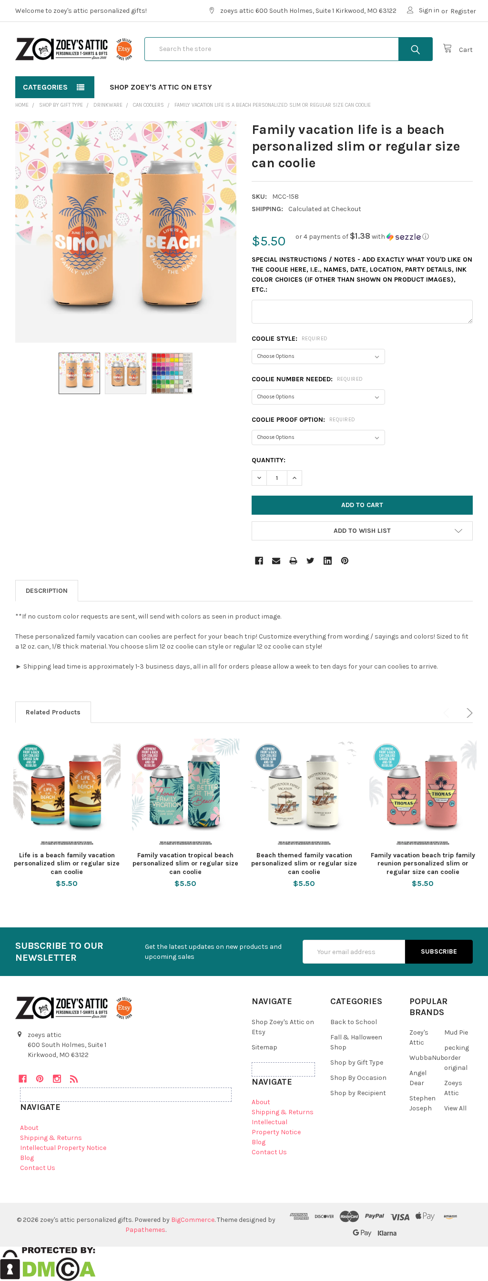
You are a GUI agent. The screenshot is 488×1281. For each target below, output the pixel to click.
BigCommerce (192, 1220)
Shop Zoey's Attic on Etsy (161, 87)
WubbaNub (427, 1058)
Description (47, 591)
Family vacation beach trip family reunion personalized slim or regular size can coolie (423, 863)
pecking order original (456, 1058)
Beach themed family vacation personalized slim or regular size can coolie (304, 863)
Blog (27, 1158)
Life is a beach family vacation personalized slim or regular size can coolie (67, 863)
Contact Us (37, 1168)
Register (463, 11)
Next (468, 713)
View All (455, 1108)
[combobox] (288, 49)
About (29, 1128)
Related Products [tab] (53, 712)
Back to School (353, 1022)
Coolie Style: (290, 339)
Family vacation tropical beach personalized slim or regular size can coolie (185, 863)
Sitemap (264, 1047)
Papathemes (145, 1230)
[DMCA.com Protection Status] (48, 1263)
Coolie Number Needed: (307, 379)
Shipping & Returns (51, 1138)
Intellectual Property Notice (63, 1148)
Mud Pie (456, 1032)
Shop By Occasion (358, 1078)
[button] (362, 236)
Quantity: (268, 460)
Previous (448, 713)
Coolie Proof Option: (304, 420)
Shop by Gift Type (356, 1062)
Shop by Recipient (358, 1093)
